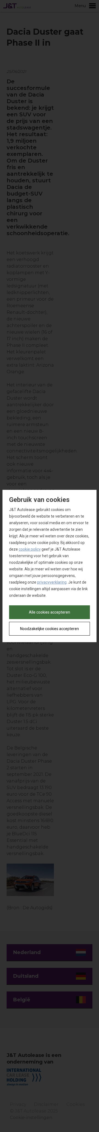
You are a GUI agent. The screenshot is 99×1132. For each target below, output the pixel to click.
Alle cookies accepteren (49, 612)
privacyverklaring (52, 582)
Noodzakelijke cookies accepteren (49, 629)
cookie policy (30, 549)
